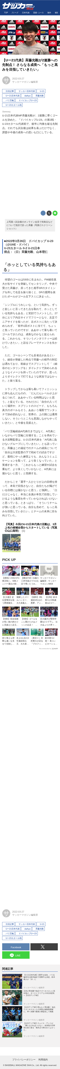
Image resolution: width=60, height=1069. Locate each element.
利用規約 (43, 1059)
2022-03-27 (18, 78)
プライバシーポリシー (24, 1059)
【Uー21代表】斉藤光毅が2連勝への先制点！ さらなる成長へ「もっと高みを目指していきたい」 (30, 64)
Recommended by (45, 648)
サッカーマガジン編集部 (25, 81)
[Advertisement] (30, 173)
